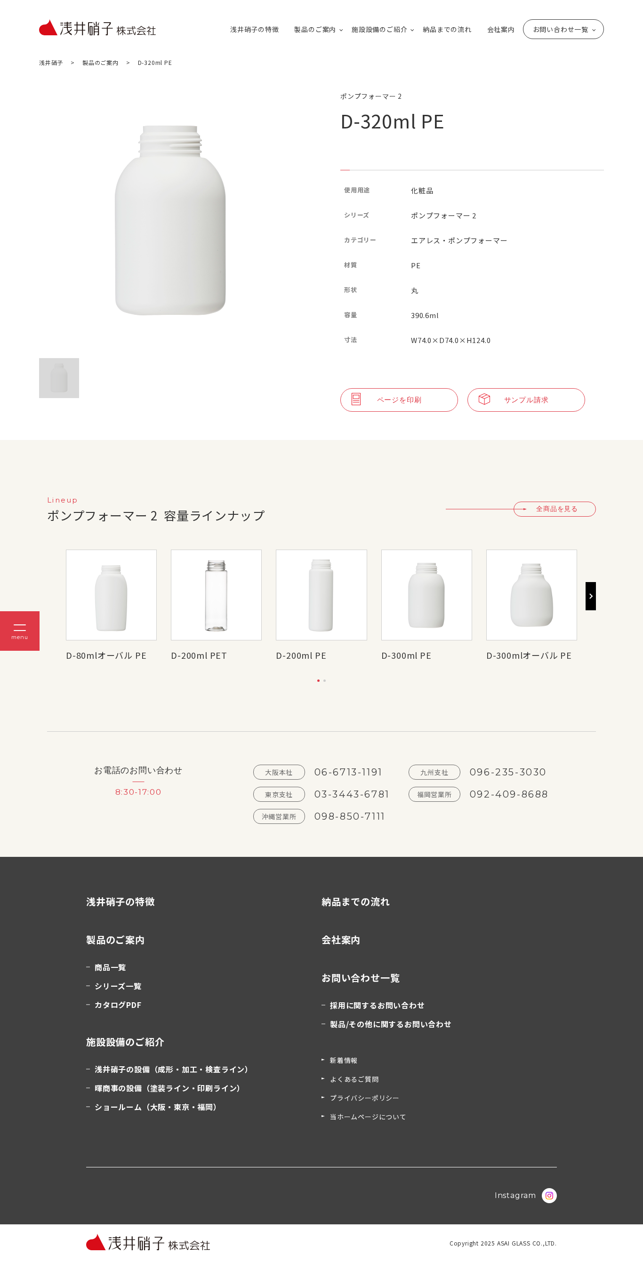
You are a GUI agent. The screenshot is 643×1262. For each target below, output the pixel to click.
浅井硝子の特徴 (254, 29)
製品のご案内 (315, 29)
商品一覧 (110, 967)
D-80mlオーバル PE (106, 655)
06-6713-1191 (348, 772)
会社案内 (501, 29)
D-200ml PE (301, 655)
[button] (318, 680)
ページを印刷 (399, 399)
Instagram (515, 1195)
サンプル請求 (526, 399)
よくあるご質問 (354, 1079)
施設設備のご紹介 (379, 29)
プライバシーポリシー (365, 1097)
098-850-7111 (350, 816)
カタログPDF (118, 1004)
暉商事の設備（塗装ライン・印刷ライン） (170, 1088)
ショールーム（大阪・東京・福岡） (158, 1106)
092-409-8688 (509, 794)
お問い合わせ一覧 (560, 29)
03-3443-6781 (352, 794)
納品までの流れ (447, 29)
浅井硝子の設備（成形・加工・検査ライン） (174, 1069)
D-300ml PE (406, 655)
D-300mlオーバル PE (529, 655)
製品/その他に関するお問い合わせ (391, 1024)
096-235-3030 (508, 772)
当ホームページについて (368, 1116)
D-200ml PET (199, 655)
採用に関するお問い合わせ (377, 1005)
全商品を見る (557, 508)
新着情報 (344, 1060)
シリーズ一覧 (118, 985)
